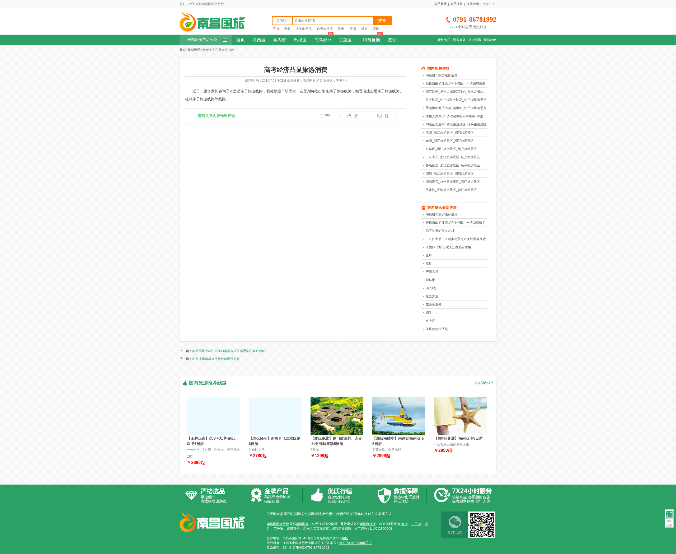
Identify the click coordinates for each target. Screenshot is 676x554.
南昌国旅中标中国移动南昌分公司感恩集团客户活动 (228, 351)
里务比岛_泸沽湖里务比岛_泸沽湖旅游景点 (456, 100)
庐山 (276, 29)
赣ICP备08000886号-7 (355, 543)
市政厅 (430, 321)
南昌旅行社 (367, 524)
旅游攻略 (490, 40)
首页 (240, 39)
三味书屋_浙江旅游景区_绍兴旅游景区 (453, 157)
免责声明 (343, 514)
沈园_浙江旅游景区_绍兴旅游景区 (450, 132)
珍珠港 (430, 280)
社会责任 (329, 514)
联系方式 (385, 514)
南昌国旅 (302, 524)
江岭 (429, 263)
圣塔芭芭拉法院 (437, 329)
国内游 (279, 39)
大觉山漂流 (304, 29)
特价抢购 (372, 38)
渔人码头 (432, 288)
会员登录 (440, 4)
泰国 (376, 29)
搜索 (382, 20)
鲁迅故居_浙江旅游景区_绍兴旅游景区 (453, 165)
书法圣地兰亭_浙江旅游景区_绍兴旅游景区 (456, 124)
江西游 (259, 39)
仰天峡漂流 (325, 29)
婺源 (287, 29)
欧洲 (341, 29)
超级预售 (293, 528)
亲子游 (278, 528)
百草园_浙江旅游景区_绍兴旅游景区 (451, 149)
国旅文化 (301, 514)
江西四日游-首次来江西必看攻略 (448, 247)
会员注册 (456, 4)
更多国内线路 (484, 383)
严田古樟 (432, 272)
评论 (328, 116)
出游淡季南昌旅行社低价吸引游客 (216, 359)
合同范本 (357, 514)
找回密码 (472, 4)
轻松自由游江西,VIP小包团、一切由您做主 (455, 83)
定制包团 (444, 40)
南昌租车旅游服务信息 (441, 75)
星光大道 (432, 296)
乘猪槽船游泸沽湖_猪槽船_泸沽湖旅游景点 (456, 108)
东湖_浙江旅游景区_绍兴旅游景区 (450, 141)
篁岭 (429, 255)
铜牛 (429, 312)
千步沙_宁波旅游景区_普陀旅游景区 (451, 190)
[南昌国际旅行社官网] (213, 31)
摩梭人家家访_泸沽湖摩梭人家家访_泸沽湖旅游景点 (462, 116)
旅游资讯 (474, 40)
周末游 (308, 528)
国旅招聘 (315, 514)
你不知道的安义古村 (440, 231)
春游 (404, 524)
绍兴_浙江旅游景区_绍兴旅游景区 (450, 173)
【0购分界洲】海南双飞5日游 (458, 438)
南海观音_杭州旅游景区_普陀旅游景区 (453, 182)
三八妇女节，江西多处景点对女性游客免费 (456, 239)
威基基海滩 (434, 304)
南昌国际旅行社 (278, 524)
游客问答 (459, 40)
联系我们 (287, 514)
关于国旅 (273, 514)
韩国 (364, 29)
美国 (353, 29)
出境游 (300, 39)
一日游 (416, 524)
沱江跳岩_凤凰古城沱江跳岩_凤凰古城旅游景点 (459, 91)
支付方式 (488, 4)
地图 (345, 538)
